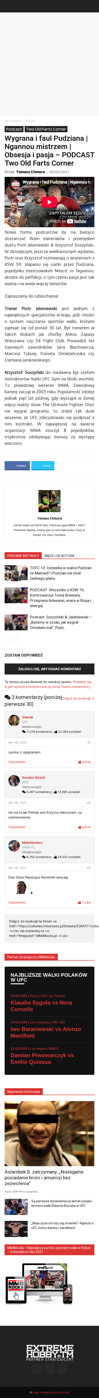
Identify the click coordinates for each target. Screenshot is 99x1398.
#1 (89, 742)
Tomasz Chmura (30, 171)
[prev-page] (7, 639)
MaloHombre (32, 842)
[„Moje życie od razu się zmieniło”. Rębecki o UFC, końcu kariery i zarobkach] (16, 1229)
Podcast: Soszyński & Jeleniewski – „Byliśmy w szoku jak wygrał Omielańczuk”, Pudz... (61, 622)
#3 (89, 868)
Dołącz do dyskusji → (78, 698)
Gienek (27, 717)
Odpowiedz (17, 762)
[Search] (92, 6)
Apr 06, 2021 (17, 742)
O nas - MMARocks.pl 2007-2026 (50, 1392)
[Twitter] (62, 1368)
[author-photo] (49, 512)
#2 (89, 802)
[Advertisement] (49, 64)
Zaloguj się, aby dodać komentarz (49, 669)
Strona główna (13, 120)
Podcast (30, 120)
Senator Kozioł (33, 777)
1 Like (86, 902)
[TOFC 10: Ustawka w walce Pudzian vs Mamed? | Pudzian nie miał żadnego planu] (16, 573)
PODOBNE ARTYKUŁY (23, 556)
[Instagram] (49, 1368)
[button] (7, 6)
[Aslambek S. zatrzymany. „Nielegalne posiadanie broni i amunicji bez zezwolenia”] (49, 1133)
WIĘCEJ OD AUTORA (59, 556)
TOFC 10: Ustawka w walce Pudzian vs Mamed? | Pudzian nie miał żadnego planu (61, 573)
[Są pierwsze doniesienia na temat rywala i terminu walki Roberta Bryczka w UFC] (16, 1207)
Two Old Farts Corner (46, 129)
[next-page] (15, 639)
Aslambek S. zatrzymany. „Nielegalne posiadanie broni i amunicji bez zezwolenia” (44, 1177)
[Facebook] (37, 1368)
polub (86, 762)
